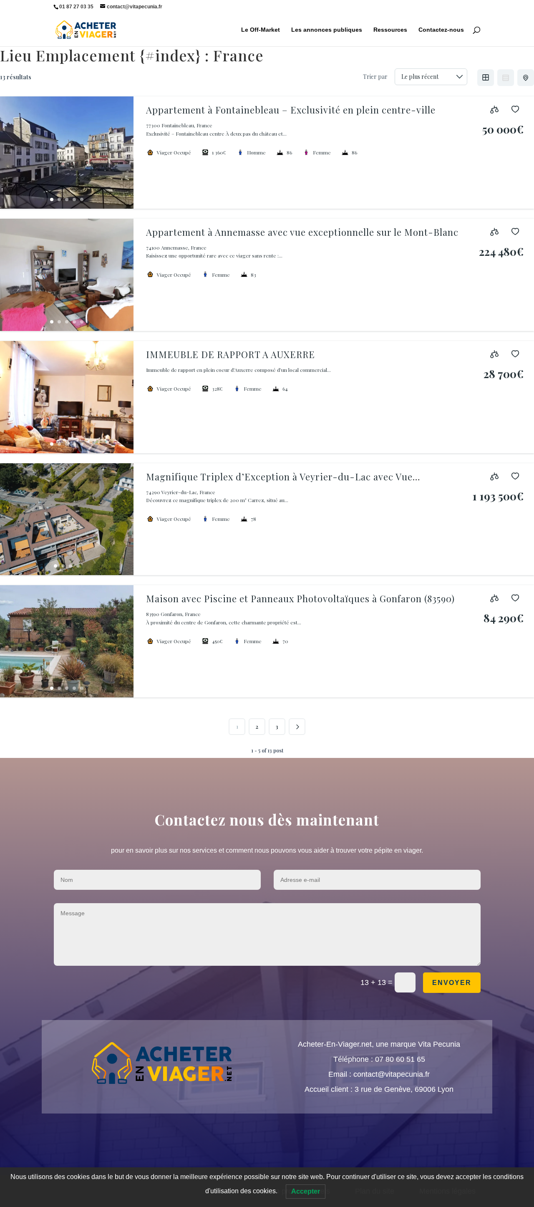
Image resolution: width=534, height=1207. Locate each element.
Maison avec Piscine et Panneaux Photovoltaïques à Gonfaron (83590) (300, 598)
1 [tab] (51, 199)
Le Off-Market (260, 30)
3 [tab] (66, 199)
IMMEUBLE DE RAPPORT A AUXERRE (230, 354)
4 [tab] (74, 199)
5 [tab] (81, 199)
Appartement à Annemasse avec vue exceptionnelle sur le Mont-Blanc (302, 232)
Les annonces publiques (326, 30)
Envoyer (451, 982)
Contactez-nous (441, 30)
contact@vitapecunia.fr (391, 1074)
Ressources (390, 30)
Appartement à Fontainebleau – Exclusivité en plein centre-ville (291, 110)
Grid (485, 77)
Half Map (525, 77)
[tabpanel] (67, 152)
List (505, 77)
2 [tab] (59, 199)
